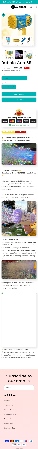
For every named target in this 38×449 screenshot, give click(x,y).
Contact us (8, 401)
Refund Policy (9, 410)
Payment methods (11, 414)
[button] (2, 7)
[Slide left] (2, 55)
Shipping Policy (9, 405)
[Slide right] (36, 55)
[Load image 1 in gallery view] (9, 54)
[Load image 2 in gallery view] (19, 54)
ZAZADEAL (20, 448)
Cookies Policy (9, 428)
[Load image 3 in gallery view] (28, 54)
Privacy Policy (9, 423)
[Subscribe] (31, 387)
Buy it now (19, 100)
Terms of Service (10, 419)
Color (3, 74)
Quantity (4, 83)
